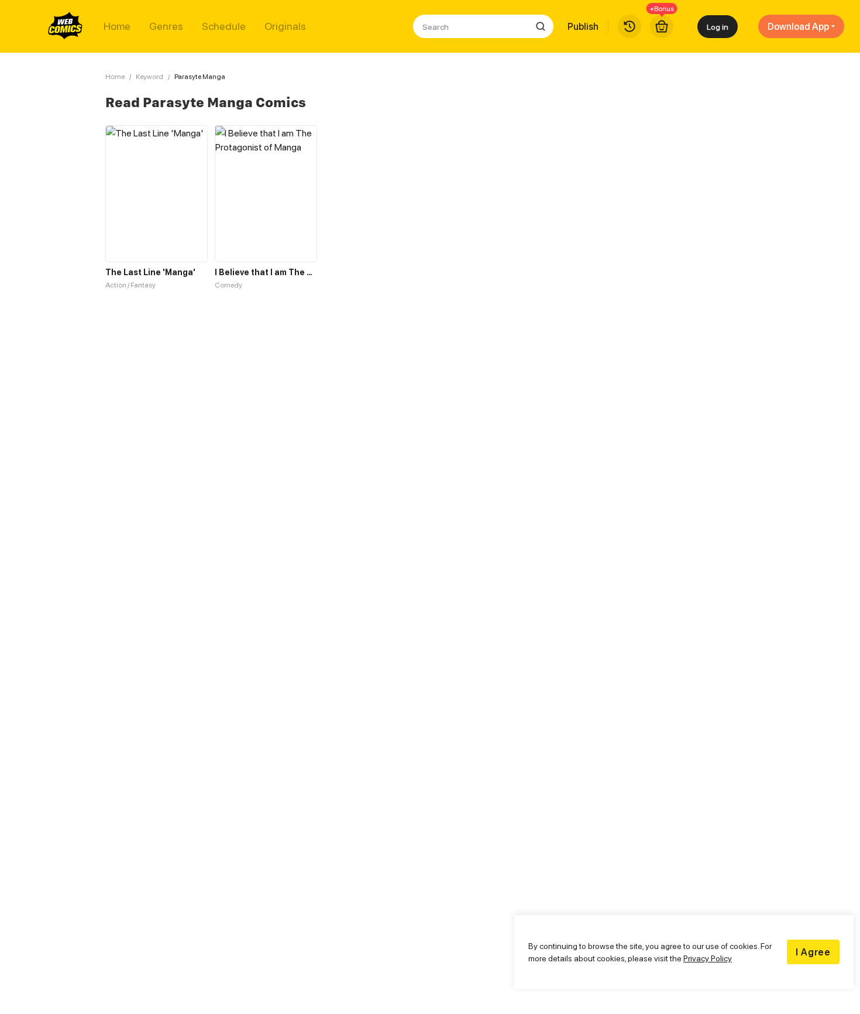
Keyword (149, 76)
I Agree (813, 952)
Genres (166, 26)
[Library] (629, 26)
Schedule (224, 26)
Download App (798, 26)
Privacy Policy (707, 958)
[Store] (661, 26)
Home (117, 26)
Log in (717, 27)
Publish (582, 26)
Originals (285, 26)
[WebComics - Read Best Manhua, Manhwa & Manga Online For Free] (65, 26)
